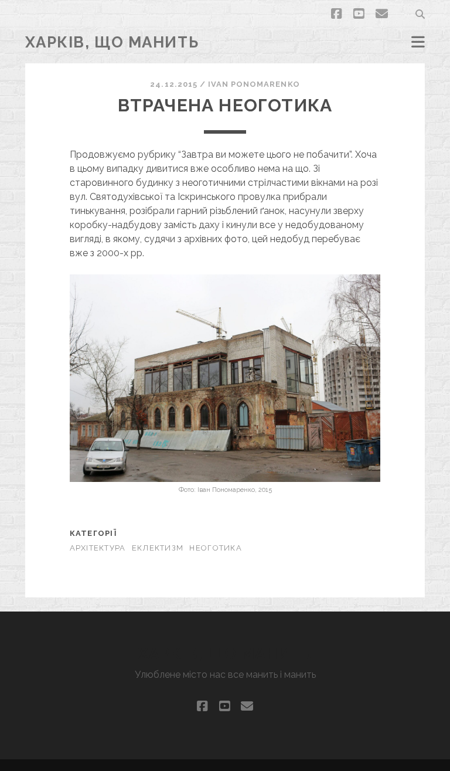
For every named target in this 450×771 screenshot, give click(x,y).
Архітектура (98, 548)
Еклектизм (158, 548)
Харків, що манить (112, 42)
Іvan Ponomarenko (254, 84)
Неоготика (215, 548)
